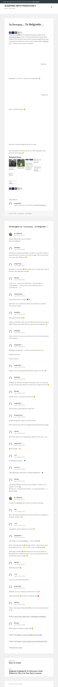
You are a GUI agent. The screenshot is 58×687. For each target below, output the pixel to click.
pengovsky (21, 213)
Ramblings (29, 213)
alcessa (16, 431)
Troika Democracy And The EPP (29, 168)
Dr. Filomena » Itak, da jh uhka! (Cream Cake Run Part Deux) (31, 641)
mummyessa (18, 294)
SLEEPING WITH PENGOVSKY (20, 6)
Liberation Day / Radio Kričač (12, 168)
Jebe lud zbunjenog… (11, 182)
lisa (15, 509)
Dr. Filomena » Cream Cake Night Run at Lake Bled (28, 635)
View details (36, 1)
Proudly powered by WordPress (15, 684)
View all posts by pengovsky (39, 205)
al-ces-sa (17, 467)
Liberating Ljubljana (20, 167)
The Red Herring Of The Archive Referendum (37, 169)
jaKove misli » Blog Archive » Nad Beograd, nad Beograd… (31, 616)
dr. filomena (18, 233)
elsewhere (25, 541)
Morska (16, 278)
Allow (51, 1)
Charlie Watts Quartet (14, 37)
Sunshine (17, 247)
